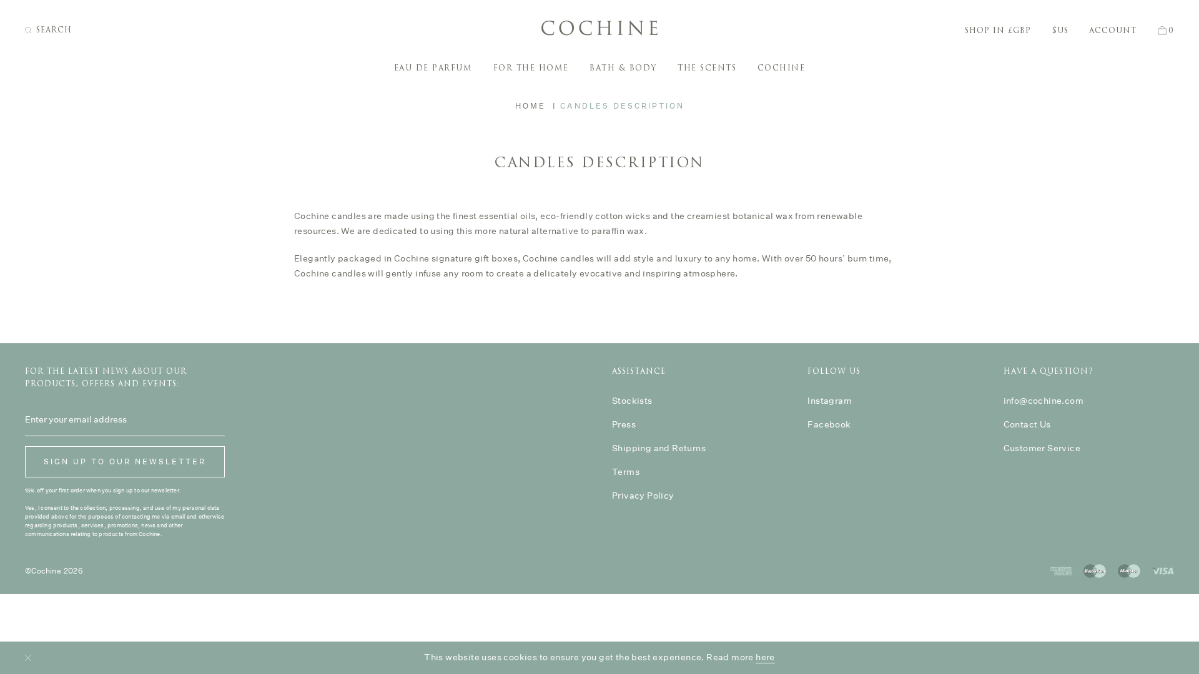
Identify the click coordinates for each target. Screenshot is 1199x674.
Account (1113, 30)
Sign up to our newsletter (125, 461)
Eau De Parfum (433, 68)
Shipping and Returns (659, 448)
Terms (625, 471)
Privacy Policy (643, 495)
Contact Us (1027, 424)
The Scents (707, 68)
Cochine (781, 68)
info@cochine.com (1043, 400)
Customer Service (1042, 448)
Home (530, 105)
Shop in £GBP (998, 30)
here (765, 657)
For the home (531, 68)
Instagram (829, 400)
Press (624, 424)
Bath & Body (623, 68)
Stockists (632, 400)
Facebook (829, 424)
